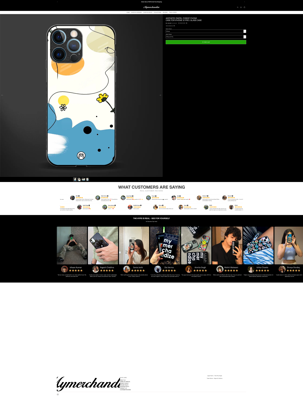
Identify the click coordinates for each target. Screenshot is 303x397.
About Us (122, 380)
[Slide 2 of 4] (79, 179)
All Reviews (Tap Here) (151, 221)
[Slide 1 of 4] (75, 179)
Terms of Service (125, 381)
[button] (84, 198)
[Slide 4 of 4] (87, 179)
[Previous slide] (57, 2)
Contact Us (123, 388)
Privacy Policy (124, 383)
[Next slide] (244, 2)
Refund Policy (124, 385)
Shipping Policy (124, 386)
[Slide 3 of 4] (83, 179)
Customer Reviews (125, 389)
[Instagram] (58, 394)
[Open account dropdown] (241, 7)
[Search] (237, 7)
